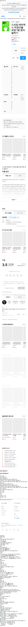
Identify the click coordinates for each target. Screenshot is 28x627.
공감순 (9, 302)
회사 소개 (16, 516)
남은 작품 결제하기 (4, 550)
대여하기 (2, 603)
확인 (1, 559)
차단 (12, 315)
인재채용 (15, 518)
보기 (1, 597)
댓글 (18, 314)
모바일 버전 (2, 625)
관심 (15, 44)
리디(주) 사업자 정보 (5, 523)
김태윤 (12, 39)
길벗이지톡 (13, 41)
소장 (23, 58)
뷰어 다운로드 (3, 510)
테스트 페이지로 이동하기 (14, 12)
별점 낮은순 (22, 302)
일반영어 (18, 21)
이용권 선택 (2, 565)
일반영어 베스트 (5, 448)
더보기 (24, 136)
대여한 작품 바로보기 (13, 550)
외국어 (12, 21)
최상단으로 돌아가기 (7, 499)
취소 (1, 493)
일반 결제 (8, 577)
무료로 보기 (2, 566)
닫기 (3, 597)
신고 (9, 315)
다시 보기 (7, 610)
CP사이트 (3, 512)
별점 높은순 (15, 302)
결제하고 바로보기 (4, 576)
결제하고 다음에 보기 (13, 576)
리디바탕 (3, 514)
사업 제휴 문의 (17, 510)
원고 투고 (16, 508)
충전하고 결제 (3, 577)
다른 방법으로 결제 (4, 543)
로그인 (24, 16)
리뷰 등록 (21, 288)
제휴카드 (3, 508)
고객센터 (5, 503)
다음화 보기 (2, 610)
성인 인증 (2, 490)
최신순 (4, 302)
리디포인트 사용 (3, 575)
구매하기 (6, 603)
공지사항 (18, 503)
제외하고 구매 (3, 495)
